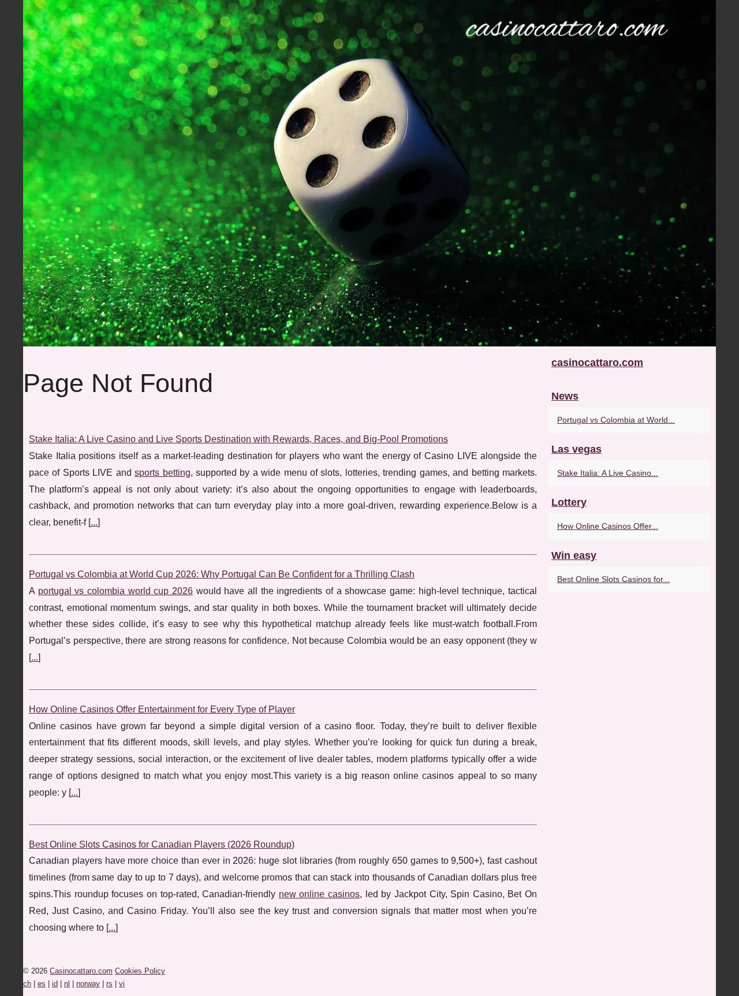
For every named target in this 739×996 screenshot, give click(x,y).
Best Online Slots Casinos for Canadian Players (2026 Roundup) (161, 844)
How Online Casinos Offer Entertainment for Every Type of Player (162, 709)
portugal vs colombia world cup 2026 (115, 591)
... (94, 522)
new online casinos (319, 894)
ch (27, 983)
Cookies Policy (140, 971)
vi (122, 983)
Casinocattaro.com (81, 971)
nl (67, 983)
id (55, 983)
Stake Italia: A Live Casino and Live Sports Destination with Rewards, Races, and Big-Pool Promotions (238, 439)
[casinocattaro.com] (369, 173)
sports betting (162, 473)
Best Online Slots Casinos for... (613, 579)
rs (109, 983)
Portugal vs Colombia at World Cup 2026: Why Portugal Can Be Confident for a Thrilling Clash (222, 574)
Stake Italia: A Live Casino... (607, 473)
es (42, 983)
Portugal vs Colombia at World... (616, 419)
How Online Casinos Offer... (607, 526)
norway (88, 983)
